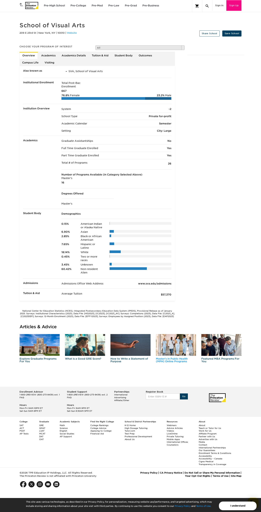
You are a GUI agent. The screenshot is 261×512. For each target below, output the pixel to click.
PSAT (22, 431)
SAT (21, 425)
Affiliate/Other (121, 400)
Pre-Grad (131, 5)
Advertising (120, 397)
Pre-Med (97, 5)
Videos (170, 431)
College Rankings (99, 425)
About (202, 425)
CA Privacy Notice (171, 472)
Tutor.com (130, 431)
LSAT (41, 431)
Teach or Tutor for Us (210, 428)
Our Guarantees (207, 450)
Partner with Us (207, 436)
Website (72, 33)
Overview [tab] (28, 55)
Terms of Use (203, 506)
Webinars (171, 425)
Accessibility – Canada (210, 458)
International (120, 394)
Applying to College (101, 431)
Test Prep (130, 433)
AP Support (66, 436)
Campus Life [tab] (30, 62)
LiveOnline (172, 433)
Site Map (236, 476)
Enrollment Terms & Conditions (215, 453)
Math (62, 425)
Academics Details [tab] (74, 55)
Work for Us (205, 431)
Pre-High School (54, 5)
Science (64, 428)
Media (202, 442)
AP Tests (24, 433)
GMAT (42, 428)
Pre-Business (150, 5)
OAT (41, 439)
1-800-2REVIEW (40, 394)
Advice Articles (175, 428)
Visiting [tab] (49, 62)
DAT (41, 436)
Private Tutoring (175, 436)
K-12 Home (130, 425)
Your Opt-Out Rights (197, 476)
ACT (22, 428)
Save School (232, 33)
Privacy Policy (183, 506)
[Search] (207, 6)
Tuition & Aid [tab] (100, 55)
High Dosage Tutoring (136, 428)
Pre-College (78, 5)
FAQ (22, 397)
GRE (41, 425)
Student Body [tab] (124, 55)
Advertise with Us (208, 439)
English (63, 431)
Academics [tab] (48, 55)
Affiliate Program (208, 433)
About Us (130, 439)
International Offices (177, 442)
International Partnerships (212, 447)
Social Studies (67, 433)
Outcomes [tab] (145, 55)
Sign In (219, 5)
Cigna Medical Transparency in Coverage (212, 463)
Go (184, 396)
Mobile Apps (173, 439)
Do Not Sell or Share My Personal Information (212, 472)
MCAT (42, 433)
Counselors (172, 445)
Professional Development (138, 436)
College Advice (98, 428)
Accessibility (205, 456)
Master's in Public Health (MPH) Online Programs (172, 360)
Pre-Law (113, 5)
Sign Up (234, 5)
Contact (203, 445)
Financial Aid (97, 433)
